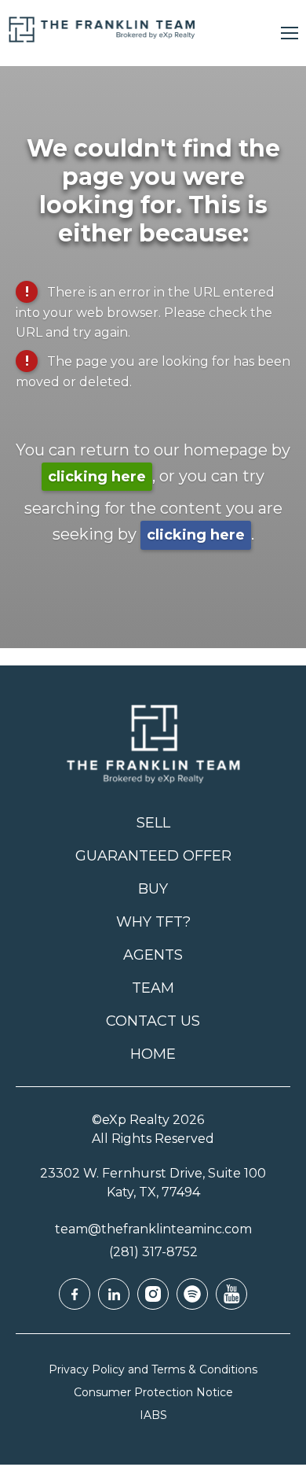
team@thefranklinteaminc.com (153, 1229)
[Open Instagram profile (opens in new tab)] (153, 1294)
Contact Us (153, 1021)
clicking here (97, 476)
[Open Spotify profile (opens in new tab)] (192, 1294)
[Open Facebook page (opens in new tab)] (74, 1294)
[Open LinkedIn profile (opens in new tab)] (113, 1294)
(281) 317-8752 (153, 1251)
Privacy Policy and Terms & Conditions (153, 1369)
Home (153, 1054)
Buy (153, 888)
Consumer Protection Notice (153, 1392)
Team (153, 988)
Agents (153, 955)
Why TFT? (153, 922)
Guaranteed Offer (153, 855)
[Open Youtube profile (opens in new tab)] (231, 1294)
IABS (153, 1415)
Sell (153, 822)
